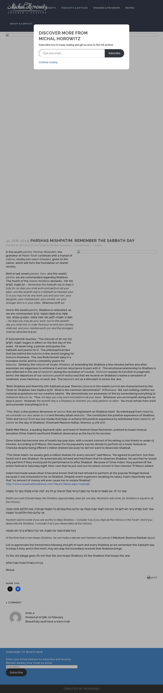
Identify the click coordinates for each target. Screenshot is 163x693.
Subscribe (114, 53)
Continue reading (48, 62)
